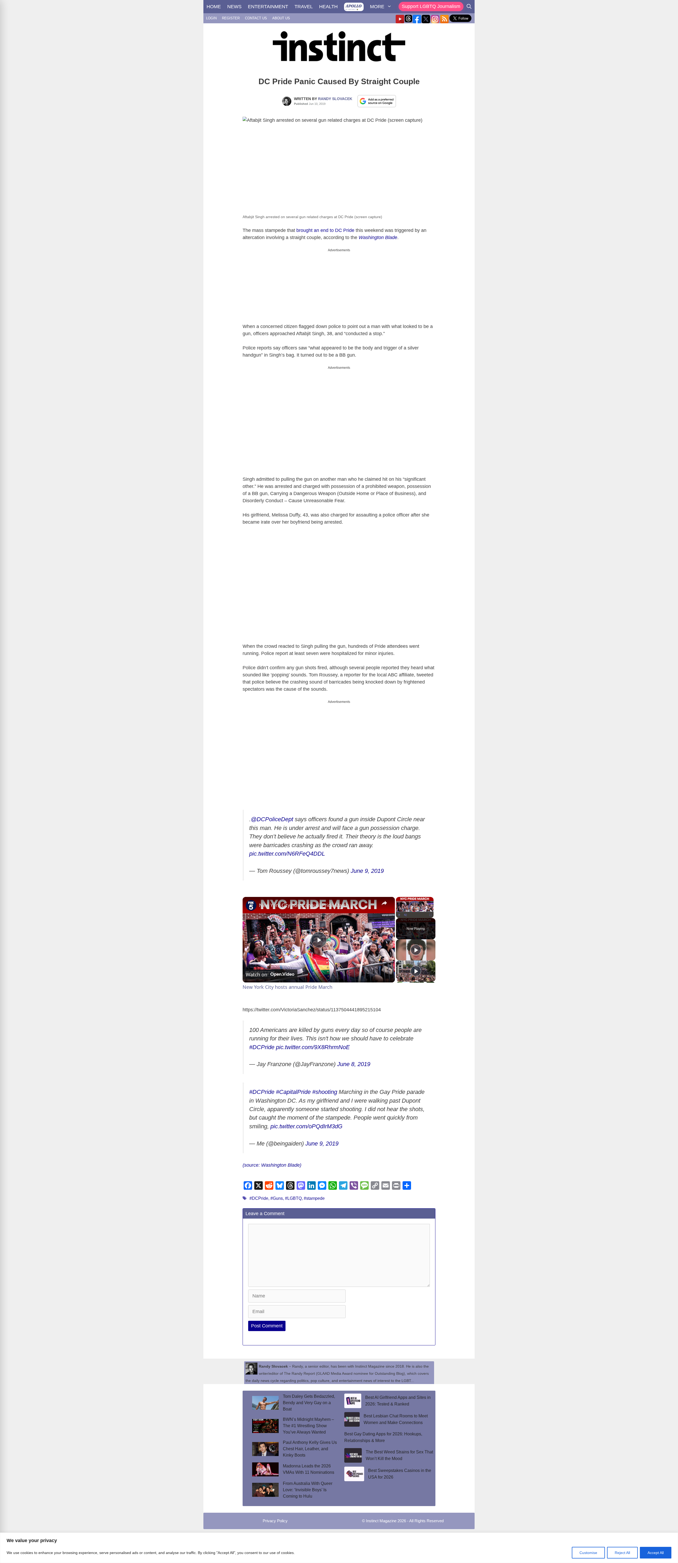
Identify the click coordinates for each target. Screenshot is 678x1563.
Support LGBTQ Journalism (431, 6)
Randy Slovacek (335, 99)
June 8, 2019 (353, 1064)
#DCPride (261, 1047)
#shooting (324, 1092)
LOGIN (211, 18)
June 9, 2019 (367, 871)
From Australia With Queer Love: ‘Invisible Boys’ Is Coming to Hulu (307, 1489)
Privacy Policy (275, 1521)
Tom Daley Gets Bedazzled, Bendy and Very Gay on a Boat (309, 1402)
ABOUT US (281, 18)
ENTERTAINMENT (268, 6)
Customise (588, 1553)
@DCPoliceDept (272, 819)
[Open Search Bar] (469, 6)
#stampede (314, 1198)
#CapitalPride (293, 1092)
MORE (377, 6)
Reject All (622, 1553)
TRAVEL (304, 6)
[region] (339, 1548)
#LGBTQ (293, 1198)
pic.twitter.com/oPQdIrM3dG (306, 1126)
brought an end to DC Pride (325, 230)
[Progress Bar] (415, 911)
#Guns (276, 1198)
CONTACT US (256, 18)
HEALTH (328, 6)
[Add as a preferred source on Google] (377, 101)
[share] (384, 903)
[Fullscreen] (430, 915)
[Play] (399, 915)
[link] (251, 905)
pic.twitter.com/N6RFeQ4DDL (287, 853)
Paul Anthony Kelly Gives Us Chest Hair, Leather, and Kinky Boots (310, 1448)
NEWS (234, 6)
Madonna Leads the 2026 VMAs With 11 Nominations (308, 1469)
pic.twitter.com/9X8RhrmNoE (313, 1047)
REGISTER (231, 18)
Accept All (656, 1553)
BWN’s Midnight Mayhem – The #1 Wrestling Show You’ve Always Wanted (308, 1425)
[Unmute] (405, 915)
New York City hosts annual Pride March (304, 905)
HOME (214, 6)
